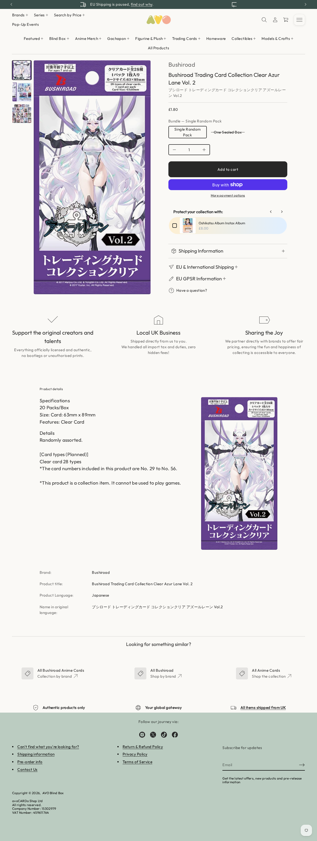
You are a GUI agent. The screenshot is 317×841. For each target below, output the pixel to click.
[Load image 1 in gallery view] (21, 70)
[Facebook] (174, 734)
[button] (264, 19)
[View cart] (286, 19)
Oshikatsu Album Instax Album (222, 223)
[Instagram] (142, 734)
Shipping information (35, 754)
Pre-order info (29, 761)
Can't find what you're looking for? (48, 746)
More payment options (228, 195)
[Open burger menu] (299, 19)
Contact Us (27, 769)
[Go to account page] (275, 19)
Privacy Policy (135, 754)
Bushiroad (181, 64)
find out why (184, 4)
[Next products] (281, 211)
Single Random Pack (187, 132)
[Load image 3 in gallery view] (21, 113)
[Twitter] (153, 734)
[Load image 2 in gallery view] (21, 92)
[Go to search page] (264, 19)
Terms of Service (137, 761)
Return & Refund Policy (143, 746)
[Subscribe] (302, 765)
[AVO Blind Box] (158, 20)
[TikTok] (163, 734)
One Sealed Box (228, 132)
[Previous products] (270, 211)
